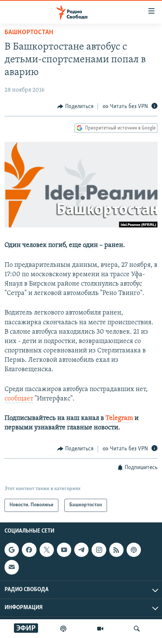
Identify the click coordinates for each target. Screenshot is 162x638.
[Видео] (100, 628)
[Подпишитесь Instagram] (99, 550)
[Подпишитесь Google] (12, 550)
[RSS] (116, 550)
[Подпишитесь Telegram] (81, 550)
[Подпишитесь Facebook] (29, 550)
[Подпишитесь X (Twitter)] (47, 550)
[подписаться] (12, 567)
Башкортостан (29, 32)
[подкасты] (63, 628)
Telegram (119, 418)
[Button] (75, 106)
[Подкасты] (134, 550)
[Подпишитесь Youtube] (64, 550)
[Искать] (136, 628)
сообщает (19, 399)
